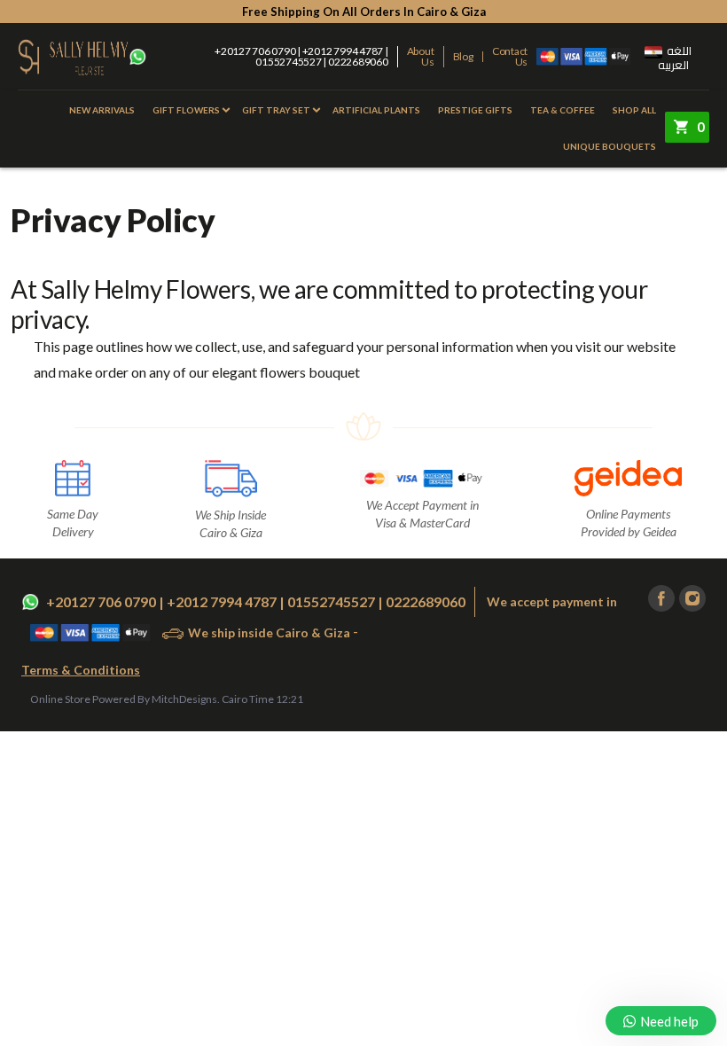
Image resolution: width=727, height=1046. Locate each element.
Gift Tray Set (276, 110)
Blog (463, 56)
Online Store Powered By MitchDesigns (123, 699)
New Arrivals (102, 110)
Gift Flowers (186, 110)
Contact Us (510, 56)
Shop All (634, 110)
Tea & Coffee (562, 110)
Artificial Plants (376, 110)
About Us (420, 56)
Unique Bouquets (609, 146)
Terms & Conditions (80, 669)
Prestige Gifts (475, 110)
